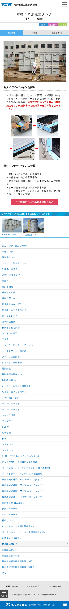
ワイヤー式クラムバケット (15, 392)
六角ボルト (7, 444)
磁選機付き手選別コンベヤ (15, 310)
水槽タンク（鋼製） (12, 538)
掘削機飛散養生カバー (13, 374)
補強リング (7, 520)
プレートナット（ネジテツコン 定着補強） (23, 474)
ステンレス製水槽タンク (14, 263)
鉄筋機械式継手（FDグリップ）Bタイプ (22, 485)
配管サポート (8, 433)
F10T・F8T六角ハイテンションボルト (21, 456)
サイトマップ (33, 586)
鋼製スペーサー (9, 509)
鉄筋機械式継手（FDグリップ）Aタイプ (22, 479)
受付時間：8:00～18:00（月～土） (33, 604)
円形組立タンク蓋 (11, 555)
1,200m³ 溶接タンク (12, 269)
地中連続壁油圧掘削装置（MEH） (19, 561)
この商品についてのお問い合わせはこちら (34, 202)
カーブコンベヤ (9, 316)
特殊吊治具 (7, 286)
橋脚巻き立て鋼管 (11, 327)
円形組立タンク (9, 549)
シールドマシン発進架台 (14, 351)
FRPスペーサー (10, 514)
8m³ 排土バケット (11, 403)
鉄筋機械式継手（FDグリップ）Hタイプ (22, 491)
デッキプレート (9, 421)
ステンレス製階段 (11, 357)
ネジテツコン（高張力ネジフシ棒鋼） (20, 462)
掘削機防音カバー (11, 380)
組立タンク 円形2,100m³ (14, 246)
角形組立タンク (9, 544)
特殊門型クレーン (11, 298)
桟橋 (4, 438)
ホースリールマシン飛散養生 (16, 386)
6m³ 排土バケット (11, 409)
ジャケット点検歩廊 (12, 362)
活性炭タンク (8, 257)
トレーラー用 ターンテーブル (17, 345)
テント (5, 573)
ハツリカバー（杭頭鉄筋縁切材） (18, 526)
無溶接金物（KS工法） (13, 503)
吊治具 (5, 281)
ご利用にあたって (12, 586)
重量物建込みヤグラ (12, 304)
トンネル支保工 (9, 333)
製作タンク (7, 251)
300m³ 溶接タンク (11, 275)
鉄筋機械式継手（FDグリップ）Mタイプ (22, 497)
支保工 (5, 339)
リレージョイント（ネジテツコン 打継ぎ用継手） (26, 468)
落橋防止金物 (8, 321)
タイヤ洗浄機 (8, 415)
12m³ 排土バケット (11, 397)
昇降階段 (6, 368)
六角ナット (7, 450)
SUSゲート (7, 427)
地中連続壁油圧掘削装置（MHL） (18, 567)
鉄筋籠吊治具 (8, 292)
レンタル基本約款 (54, 586)
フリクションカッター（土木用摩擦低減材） (24, 532)
